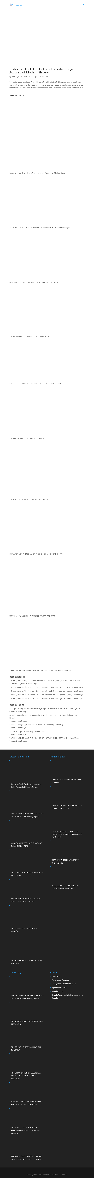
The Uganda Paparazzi (60, 980)
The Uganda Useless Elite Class (64, 984)
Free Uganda (17, 76)
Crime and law (42, 76)
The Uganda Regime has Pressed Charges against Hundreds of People (37, 708)
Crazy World (56, 976)
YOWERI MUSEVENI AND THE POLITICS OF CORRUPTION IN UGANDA (37, 738)
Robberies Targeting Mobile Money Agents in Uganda (30, 724)
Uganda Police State (60, 987)
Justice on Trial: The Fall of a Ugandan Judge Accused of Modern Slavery (41, 70)
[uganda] (47, 106)
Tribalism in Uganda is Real (20, 731)
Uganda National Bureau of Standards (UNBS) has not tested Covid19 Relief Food (41, 715)
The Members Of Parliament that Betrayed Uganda (44, 687)
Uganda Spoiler (58, 991)
